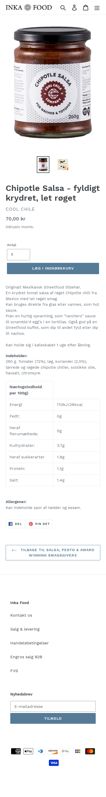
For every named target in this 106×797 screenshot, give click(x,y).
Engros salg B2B (26, 656)
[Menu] (97, 7)
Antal (11, 245)
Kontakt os (21, 615)
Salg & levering (25, 629)
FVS (14, 670)
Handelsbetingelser (29, 643)
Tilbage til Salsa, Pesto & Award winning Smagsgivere (57, 552)
